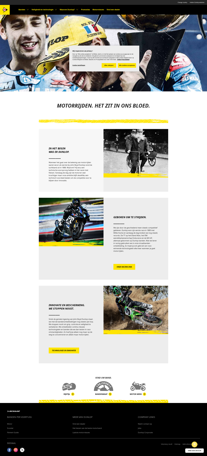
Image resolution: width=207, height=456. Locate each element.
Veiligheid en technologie (42, 9)
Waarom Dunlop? (67, 9)
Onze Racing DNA (124, 267)
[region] (104, 58)
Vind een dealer (113, 9)
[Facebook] (9, 450)
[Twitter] (22, 450)
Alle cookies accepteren (127, 65)
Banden (22, 9)
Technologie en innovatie (64, 350)
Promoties (85, 9)
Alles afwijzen (109, 65)
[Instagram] (16, 450)
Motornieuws (98, 9)
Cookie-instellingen (78, 65)
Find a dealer (194, 444)
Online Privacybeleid (123, 59)
